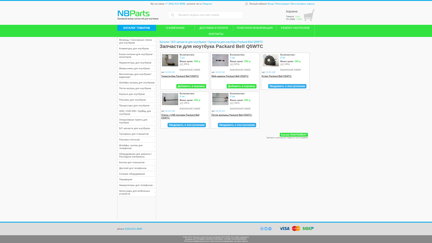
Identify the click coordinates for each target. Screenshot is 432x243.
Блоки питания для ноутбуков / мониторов (136, 55)
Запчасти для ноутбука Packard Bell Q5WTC (235, 41)
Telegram (207, 3)
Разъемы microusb (129, 139)
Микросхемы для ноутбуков (134, 68)
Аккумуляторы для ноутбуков (135, 62)
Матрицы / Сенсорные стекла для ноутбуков (135, 41)
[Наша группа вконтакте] (270, 229)
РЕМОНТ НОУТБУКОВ (295, 27)
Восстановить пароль (303, 3)
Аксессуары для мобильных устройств (134, 192)
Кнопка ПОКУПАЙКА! (294, 134)
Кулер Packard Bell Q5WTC (277, 76)
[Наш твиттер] (266, 229)
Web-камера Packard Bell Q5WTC (230, 76)
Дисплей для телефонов (132, 168)
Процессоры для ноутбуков (134, 105)
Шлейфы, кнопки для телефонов (131, 147)
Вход (270, 3)
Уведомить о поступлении (287, 86)
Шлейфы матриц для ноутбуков (136, 82)
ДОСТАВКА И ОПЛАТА (213, 27)
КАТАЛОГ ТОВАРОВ (136, 27)
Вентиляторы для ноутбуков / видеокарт (135, 75)
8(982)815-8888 (133, 228)
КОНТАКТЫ (216, 34)
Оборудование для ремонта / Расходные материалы (135, 155)
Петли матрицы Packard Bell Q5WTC (231, 115)
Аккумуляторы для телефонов (136, 185)
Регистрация (282, 3)
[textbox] (210, 15)
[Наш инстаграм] (262, 229)
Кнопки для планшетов (131, 162)
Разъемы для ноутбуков (132, 99)
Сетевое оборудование (132, 173)
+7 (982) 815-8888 (175, 3)
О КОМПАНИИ (175, 27)
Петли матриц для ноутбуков (135, 88)
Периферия (125, 179)
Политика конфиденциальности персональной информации (208, 241)
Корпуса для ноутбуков (132, 94)
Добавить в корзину (191, 86)
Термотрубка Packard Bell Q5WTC (180, 76)
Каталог (164, 41)
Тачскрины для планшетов (133, 133)
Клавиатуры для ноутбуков (134, 48)
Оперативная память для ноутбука (133, 121)
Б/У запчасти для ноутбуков (134, 128)
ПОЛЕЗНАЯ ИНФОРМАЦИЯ (255, 27)
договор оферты (241, 241)
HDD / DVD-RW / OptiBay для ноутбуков (135, 112)
